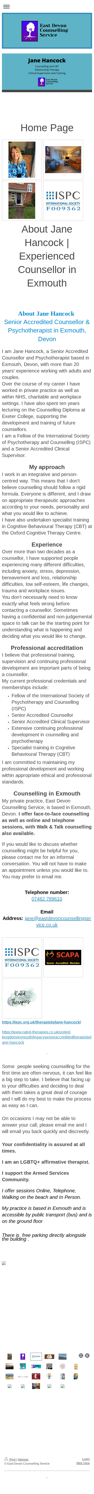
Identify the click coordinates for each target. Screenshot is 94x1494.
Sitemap (23, 1459)
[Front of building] (21, 201)
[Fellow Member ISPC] (63, 201)
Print (12, 1459)
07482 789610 (47, 898)
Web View (83, 1463)
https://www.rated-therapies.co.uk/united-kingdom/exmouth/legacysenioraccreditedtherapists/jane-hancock (47, 1037)
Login (86, 1459)
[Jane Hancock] (21, 160)
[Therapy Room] (63, 159)
